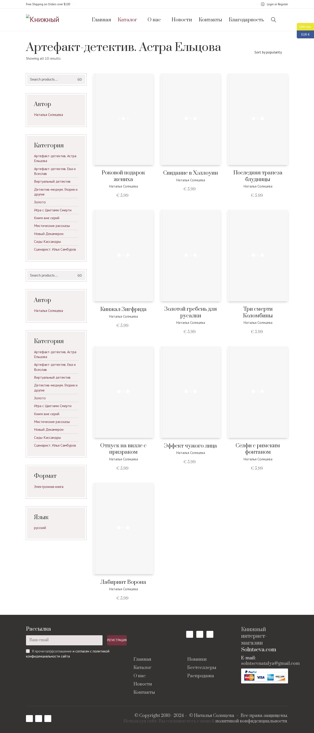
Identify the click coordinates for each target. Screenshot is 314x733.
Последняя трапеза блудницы (258, 176)
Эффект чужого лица (190, 446)
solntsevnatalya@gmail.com (270, 663)
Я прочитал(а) (42, 651)
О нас (140, 676)
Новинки (197, 659)
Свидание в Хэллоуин (190, 173)
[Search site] (273, 20)
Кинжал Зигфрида (123, 309)
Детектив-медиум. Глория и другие (55, 191)
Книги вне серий (46, 217)
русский (40, 527)
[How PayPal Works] (264, 676)
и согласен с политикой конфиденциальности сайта (67, 654)
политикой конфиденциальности (251, 721)
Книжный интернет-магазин (254, 636)
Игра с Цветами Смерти (52, 210)
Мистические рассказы (52, 225)
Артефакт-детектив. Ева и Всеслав (55, 171)
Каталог (142, 668)
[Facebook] (189, 634)
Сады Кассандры (47, 241)
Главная (142, 659)
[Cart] (285, 19)
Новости (143, 684)
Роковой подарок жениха (123, 176)
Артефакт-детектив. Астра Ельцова (55, 158)
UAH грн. (304, 26)
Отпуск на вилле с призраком (123, 449)
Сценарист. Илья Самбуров (55, 249)
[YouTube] (199, 634)
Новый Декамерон (48, 233)
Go (79, 79)
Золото (40, 202)
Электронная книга (48, 486)
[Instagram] (209, 634)
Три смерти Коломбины (258, 312)
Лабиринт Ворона (123, 582)
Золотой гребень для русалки (190, 312)
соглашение (62, 651)
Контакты (144, 692)
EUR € (303, 33)
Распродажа (200, 676)
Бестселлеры (201, 668)
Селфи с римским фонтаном (258, 449)
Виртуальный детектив (52, 181)
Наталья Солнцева (48, 114)
